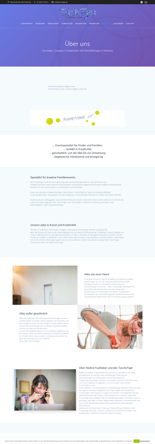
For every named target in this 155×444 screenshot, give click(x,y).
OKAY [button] (136, 441)
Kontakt (130, 24)
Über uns (106, 24)
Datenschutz (145, 441)
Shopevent (40, 24)
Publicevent (53, 24)
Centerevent (27, 24)
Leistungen (118, 24)
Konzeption (67, 24)
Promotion (94, 24)
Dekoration (80, 24)
